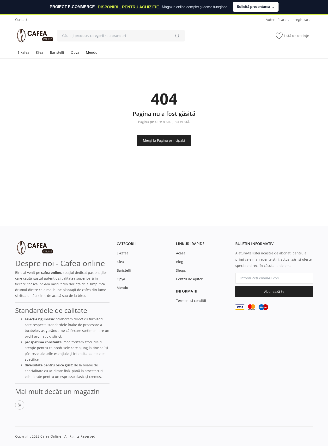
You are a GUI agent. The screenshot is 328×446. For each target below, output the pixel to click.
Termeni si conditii (191, 300)
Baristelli (57, 52)
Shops (181, 270)
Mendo (91, 52)
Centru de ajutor (189, 279)
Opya (75, 52)
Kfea (39, 52)
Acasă (180, 253)
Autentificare (276, 19)
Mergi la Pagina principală (164, 140)
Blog (179, 261)
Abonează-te (274, 291)
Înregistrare (301, 19)
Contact (21, 19)
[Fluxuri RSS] (19, 405)
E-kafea (23, 52)
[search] (177, 35)
